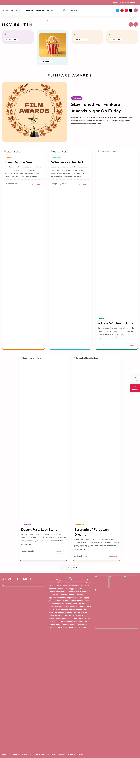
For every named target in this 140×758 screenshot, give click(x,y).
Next (75, 568)
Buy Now (135, 390)
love (100, 345)
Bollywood (134, 3)
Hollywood (117, 3)
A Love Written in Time (115, 323)
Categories (15, 10)
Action (24, 551)
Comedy (9, 184)
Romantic (106, 345)
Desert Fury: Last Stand (39, 529)
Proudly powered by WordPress (37, 754)
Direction (31, 551)
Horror (63, 184)
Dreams (84, 556)
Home (5, 10)
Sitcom (15, 184)
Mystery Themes (77, 754)
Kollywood (115, 39)
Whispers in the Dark (67, 162)
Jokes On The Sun (18, 162)
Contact (50, 10)
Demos (135, 380)
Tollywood (80, 39)
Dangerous (56, 184)
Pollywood (125, 3)
